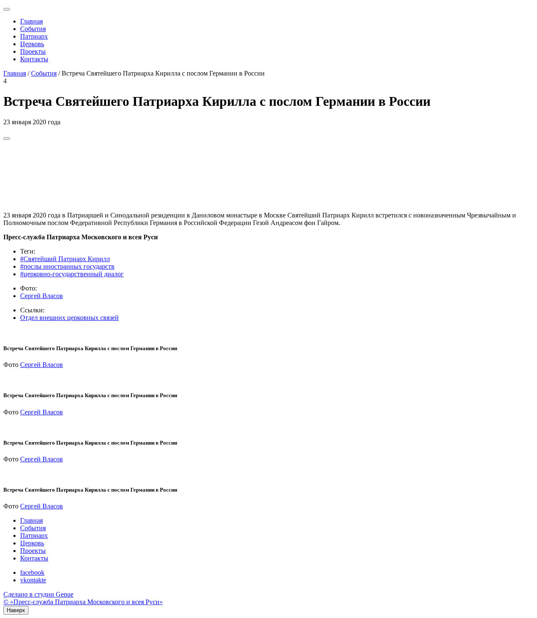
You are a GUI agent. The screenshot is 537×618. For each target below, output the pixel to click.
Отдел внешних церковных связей (69, 317)
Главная (31, 21)
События (33, 28)
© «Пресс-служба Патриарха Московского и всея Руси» (83, 601)
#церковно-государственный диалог (72, 274)
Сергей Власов (41, 295)
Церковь (32, 43)
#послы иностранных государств (67, 266)
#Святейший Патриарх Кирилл (65, 258)
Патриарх (34, 36)
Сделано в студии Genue (38, 594)
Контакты (34, 59)
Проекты (33, 51)
